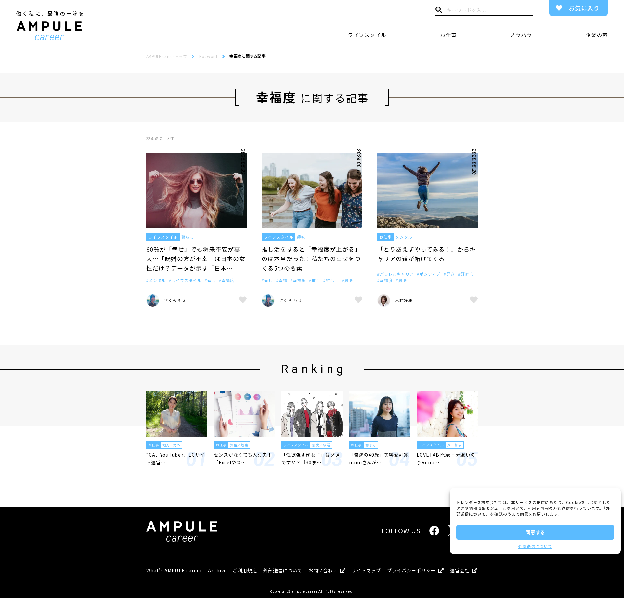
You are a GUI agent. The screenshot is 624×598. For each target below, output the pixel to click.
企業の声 (597, 35)
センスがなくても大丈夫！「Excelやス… (243, 458)
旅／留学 (454, 444)
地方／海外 (171, 444)
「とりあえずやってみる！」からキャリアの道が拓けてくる (426, 254)
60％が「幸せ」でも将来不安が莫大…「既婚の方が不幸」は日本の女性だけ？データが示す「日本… (195, 258)
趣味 (301, 237)
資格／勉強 (239, 444)
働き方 (370, 444)
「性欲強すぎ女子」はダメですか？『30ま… (310, 458)
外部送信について (535, 546)
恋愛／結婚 (321, 444)
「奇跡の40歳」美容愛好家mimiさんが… (379, 458)
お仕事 (448, 35)
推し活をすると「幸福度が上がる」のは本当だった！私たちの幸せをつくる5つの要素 (311, 258)
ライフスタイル (367, 35)
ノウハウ (521, 35)
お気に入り (584, 8)
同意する (535, 532)
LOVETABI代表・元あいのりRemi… (446, 458)
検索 (439, 11)
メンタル (404, 237)
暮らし (187, 237)
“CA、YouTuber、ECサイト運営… (175, 458)
